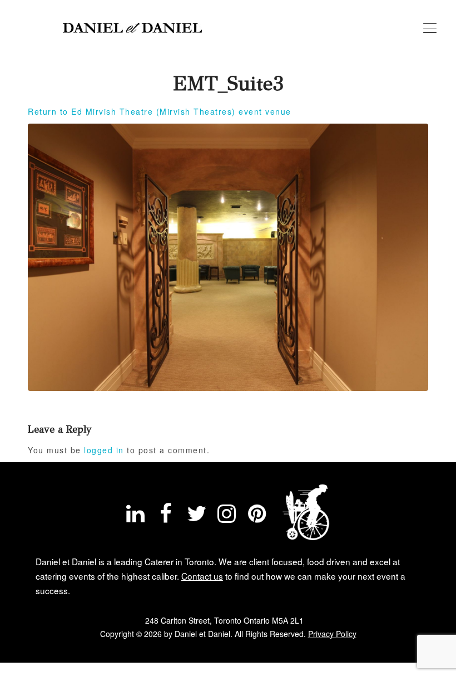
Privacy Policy (332, 633)
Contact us (202, 576)
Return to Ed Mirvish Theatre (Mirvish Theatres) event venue (159, 111)
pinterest (257, 516)
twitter (196, 516)
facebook (165, 516)
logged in (104, 449)
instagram (227, 516)
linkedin (135, 516)
